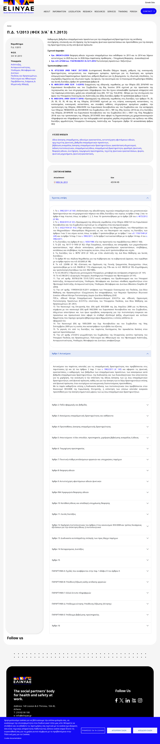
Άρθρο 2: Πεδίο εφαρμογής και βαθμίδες (69, 404)
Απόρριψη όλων (119, 730)
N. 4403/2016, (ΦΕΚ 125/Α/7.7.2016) (67, 98)
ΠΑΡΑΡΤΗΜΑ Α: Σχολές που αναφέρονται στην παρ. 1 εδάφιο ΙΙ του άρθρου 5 (86, 571)
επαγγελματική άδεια (84, 148)
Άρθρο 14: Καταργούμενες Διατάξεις (68, 549)
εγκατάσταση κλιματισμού (124, 145)
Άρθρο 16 (56, 625)
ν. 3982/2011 (87, 236)
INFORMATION (59, 11)
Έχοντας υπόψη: (59, 198)
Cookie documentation (12, 738)
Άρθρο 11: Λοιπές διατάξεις (64, 514)
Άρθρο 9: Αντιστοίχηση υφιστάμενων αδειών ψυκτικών (76, 481)
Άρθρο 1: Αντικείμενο (61, 353)
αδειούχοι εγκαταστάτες (90, 139)
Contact (147, 11)
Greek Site (150, 2)
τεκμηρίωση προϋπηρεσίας (91, 151)
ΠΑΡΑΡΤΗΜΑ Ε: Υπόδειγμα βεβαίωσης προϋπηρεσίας (75, 614)
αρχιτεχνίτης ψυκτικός (63, 142)
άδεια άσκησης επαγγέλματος (65, 139)
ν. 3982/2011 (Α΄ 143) (111, 369)
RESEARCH (87, 11)
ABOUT (47, 11)
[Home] (20, 6)
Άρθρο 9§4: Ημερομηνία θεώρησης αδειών (70, 492)
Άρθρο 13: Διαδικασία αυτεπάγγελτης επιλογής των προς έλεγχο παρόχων (85, 538)
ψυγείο (141, 151)
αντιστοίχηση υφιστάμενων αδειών (118, 139)
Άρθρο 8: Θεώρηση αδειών (63, 470)
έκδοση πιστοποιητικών (63, 148)
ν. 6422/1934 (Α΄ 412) (67, 227)
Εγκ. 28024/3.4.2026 (60, 55)
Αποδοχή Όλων (145, 730)
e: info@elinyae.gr (23, 715)
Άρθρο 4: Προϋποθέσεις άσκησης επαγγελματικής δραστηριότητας (81, 426)
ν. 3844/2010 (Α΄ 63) (66, 222)
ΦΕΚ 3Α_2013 (62, 182)
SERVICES (111, 11)
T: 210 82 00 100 (22, 712)
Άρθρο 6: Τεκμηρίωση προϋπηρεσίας (68, 448)
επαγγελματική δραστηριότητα (109, 148)
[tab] (100, 272)
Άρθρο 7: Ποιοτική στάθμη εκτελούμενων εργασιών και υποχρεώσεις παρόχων (87, 459)
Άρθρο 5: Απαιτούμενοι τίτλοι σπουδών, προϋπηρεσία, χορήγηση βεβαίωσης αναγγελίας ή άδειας (95, 437)
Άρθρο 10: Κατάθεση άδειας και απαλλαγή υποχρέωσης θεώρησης (81, 503)
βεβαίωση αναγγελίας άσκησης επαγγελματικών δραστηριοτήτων (81, 145)
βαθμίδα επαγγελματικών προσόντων (91, 142)
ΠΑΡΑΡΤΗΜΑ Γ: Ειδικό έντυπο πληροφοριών (71, 593)
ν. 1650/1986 (88, 241)
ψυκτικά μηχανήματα (62, 154)
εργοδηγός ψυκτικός (133, 148)
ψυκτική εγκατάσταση (83, 154)
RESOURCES (100, 11)
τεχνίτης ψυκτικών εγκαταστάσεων (120, 151)
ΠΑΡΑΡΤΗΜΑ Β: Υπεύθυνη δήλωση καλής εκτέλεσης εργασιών (79, 582)
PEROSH (133, 11)
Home (9, 26)
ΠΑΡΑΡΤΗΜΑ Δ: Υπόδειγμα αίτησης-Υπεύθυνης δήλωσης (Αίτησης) (81, 603)
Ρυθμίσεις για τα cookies (93, 730)
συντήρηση (73, 151)
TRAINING (123, 11)
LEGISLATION (74, 11)
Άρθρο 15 (56, 560)
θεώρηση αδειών (59, 151)
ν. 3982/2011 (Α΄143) (67, 210)
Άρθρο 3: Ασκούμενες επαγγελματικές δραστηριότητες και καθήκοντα (82, 415)
